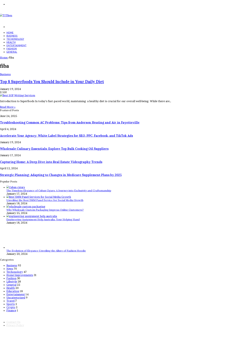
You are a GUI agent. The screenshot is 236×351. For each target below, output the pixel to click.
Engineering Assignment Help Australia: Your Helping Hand (43, 219)
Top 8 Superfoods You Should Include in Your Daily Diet (52, 81)
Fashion (11, 48)
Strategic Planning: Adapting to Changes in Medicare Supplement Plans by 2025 (61, 175)
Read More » (7, 107)
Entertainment (16, 45)
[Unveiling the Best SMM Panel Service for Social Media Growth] (38, 197)
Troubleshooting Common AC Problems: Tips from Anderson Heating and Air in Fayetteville (70, 122)
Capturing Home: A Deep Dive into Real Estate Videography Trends (51, 162)
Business (11, 35)
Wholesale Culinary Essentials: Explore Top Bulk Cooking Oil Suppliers (54, 149)
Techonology (15, 39)
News (9, 268)
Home (9, 32)
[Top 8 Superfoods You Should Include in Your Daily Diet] (17, 95)
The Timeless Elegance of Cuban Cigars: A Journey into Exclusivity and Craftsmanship (58, 190)
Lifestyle (11, 281)
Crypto (10, 307)
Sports (10, 304)
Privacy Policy (15, 325)
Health (11, 42)
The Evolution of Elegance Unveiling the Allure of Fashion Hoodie (46, 250)
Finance (11, 310)
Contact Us (13, 322)
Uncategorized (15, 297)
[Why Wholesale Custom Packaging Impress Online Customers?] (25, 206)
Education (12, 291)
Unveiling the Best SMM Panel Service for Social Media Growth (44, 200)
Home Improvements (19, 275)
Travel (10, 300)
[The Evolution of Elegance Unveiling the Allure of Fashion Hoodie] (18, 247)
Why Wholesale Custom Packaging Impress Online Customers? (45, 209)
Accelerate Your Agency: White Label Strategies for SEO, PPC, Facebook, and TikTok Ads (66, 136)
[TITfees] (6, 15)
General (11, 51)
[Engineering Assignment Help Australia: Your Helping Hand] (31, 216)
